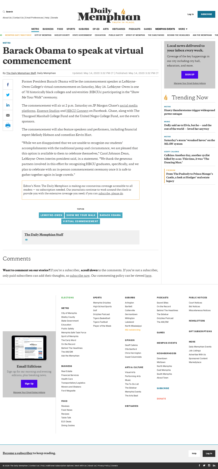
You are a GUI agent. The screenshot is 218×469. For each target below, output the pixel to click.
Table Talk (66, 417)
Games (148, 29)
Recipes (65, 414)
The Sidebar (131, 387)
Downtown (162, 358)
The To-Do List (132, 384)
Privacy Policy (104, 466)
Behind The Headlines (178, 35)
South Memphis (164, 374)
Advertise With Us (197, 354)
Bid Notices (194, 306)
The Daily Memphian (19, 466)
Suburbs (84, 29)
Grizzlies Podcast (101, 314)
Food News (66, 410)
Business (48, 29)
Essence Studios (48, 111)
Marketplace (195, 362)
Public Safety (116, 35)
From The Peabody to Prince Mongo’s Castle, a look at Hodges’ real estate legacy (189, 178)
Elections (67, 297)
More (181, 29)
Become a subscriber (18, 453)
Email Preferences (34, 17)
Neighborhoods (166, 353)
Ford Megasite (68, 390)
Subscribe (206, 14)
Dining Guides (68, 425)
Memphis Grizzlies (102, 302)
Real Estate (66, 371)
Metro (35, 29)
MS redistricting (133, 330)
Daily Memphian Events (200, 346)
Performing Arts (133, 376)
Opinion (130, 340)
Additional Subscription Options (59, 466)
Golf (95, 310)
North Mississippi (133, 326)
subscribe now (80, 276)
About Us (7, 17)
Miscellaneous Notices (200, 310)
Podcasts (134, 29)
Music (128, 380)
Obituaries (118, 29)
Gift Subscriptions (200, 331)
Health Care (67, 379)
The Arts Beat (131, 395)
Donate (54, 17)
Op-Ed (96, 29)
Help (47, 17)
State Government (82, 35)
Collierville (130, 310)
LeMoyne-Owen (52, 215)
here (148, 276)
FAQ (42, 466)
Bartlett (128, 306)
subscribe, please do (110, 193)
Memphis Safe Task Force (18, 35)
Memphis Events (165, 29)
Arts (106, 29)
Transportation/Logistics (73, 383)
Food (60, 29)
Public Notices (198, 297)
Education (100, 35)
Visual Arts (130, 372)
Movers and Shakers (71, 386)
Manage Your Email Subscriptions (190, 83)
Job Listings (195, 350)
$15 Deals (66, 421)
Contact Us (18, 17)
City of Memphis (43, 35)
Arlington (129, 302)
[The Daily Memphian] (109, 15)
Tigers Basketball (101, 318)
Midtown (161, 362)
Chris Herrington (133, 353)
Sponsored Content (198, 358)
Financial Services (70, 375)
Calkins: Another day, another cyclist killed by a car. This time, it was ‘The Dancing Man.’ (187, 159)
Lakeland (129, 322)
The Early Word (156, 35)
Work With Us (81, 466)
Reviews (65, 406)
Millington (130, 318)
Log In (209, 453)
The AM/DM (67, 352)
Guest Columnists (133, 357)
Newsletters (197, 320)
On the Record (68, 344)
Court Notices (195, 302)
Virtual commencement (80, 221)
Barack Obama (110, 215)
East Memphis (164, 370)
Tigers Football (100, 322)
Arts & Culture (134, 367)
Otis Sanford (131, 349)
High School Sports (102, 306)
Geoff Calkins (131, 345)
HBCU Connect (77, 111)
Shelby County (61, 35)
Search (9, 11)
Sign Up (189, 74)
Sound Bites (162, 302)
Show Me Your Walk (80, 215)
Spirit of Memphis (135, 35)
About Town (162, 377)
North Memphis (164, 366)
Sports (71, 29)
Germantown (131, 314)
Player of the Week (102, 326)
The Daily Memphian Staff (21, 73)
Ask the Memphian (202, 35)
